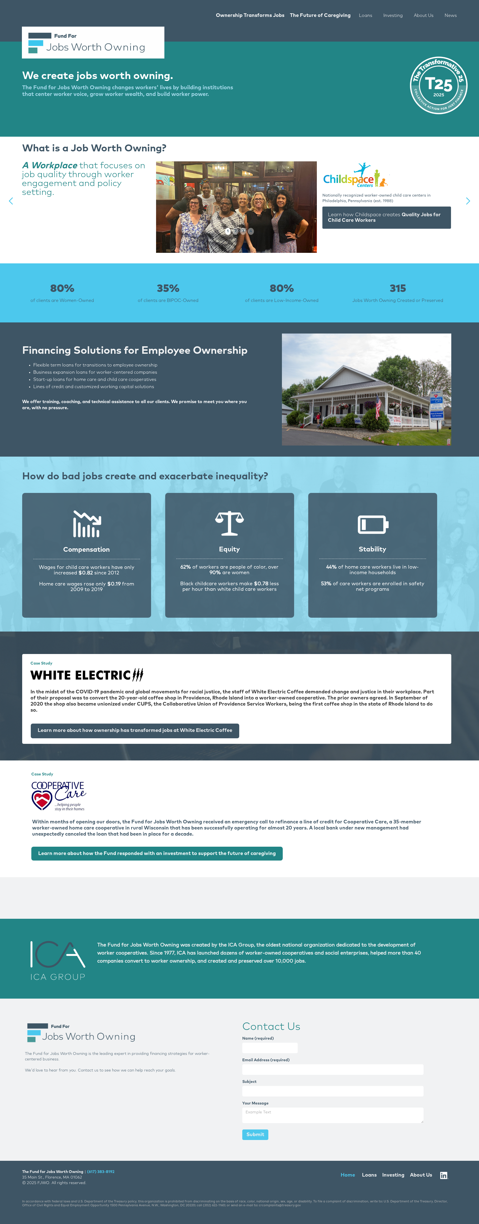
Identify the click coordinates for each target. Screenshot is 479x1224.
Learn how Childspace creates (384, 217)
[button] (11, 201)
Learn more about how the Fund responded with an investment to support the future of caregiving (157, 853)
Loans (365, 15)
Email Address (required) (266, 1060)
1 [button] (228, 231)
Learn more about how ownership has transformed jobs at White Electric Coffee (135, 730)
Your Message (255, 1103)
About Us (424, 15)
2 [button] (235, 231)
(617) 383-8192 (100, 1172)
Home (348, 1175)
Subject (249, 1082)
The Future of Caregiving (320, 15)
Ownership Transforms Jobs (250, 15)
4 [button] (251, 231)
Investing (393, 15)
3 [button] (243, 231)
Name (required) (258, 1038)
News (451, 15)
